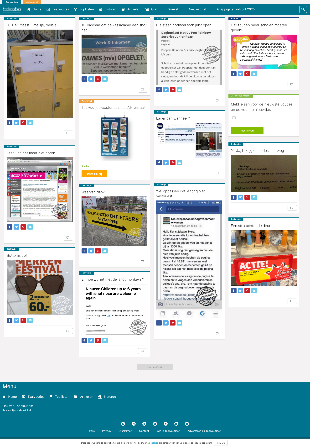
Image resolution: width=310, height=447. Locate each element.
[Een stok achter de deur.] (264, 258)
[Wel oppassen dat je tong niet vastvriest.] (189, 259)
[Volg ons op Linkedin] (176, 424)
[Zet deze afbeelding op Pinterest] (23, 122)
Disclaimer (125, 430)
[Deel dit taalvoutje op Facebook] (9, 122)
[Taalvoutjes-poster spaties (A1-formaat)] (115, 136)
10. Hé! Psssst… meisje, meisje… (33, 25)
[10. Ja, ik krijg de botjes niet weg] (264, 173)
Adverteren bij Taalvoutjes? (204, 430)
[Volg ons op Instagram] (134, 424)
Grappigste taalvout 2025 (236, 9)
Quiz (154, 9)
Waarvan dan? (93, 192)
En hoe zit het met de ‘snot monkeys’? (113, 279)
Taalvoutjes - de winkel (17, 410)
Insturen (110, 9)
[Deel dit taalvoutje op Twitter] (16, 122)
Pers (92, 430)
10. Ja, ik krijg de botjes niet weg (257, 150)
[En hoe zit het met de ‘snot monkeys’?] (115, 309)
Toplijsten (87, 9)
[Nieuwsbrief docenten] (263, 9)
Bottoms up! (17, 255)
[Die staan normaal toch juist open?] (189, 57)
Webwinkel (32, 2)
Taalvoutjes (12, 2)
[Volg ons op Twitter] (144, 424)
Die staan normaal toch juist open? (184, 25)
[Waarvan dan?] (115, 221)
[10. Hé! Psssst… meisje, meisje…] (40, 74)
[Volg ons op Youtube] (187, 424)
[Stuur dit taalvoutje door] (30, 122)
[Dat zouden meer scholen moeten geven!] (264, 52)
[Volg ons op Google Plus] (155, 424)
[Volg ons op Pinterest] (166, 424)
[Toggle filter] (303, 9)
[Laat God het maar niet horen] (40, 189)
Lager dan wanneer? (173, 118)
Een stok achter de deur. (251, 226)
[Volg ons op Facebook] (123, 424)
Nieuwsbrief (197, 9)
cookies (154, 442)
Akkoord (221, 443)
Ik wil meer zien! (155, 367)
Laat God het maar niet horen (31, 153)
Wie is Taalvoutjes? (168, 430)
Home (37, 9)
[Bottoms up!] (40, 287)
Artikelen (133, 9)
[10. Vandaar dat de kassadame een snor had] (115, 54)
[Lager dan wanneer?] (189, 140)
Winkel (173, 9)
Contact (144, 430)
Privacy (106, 430)
